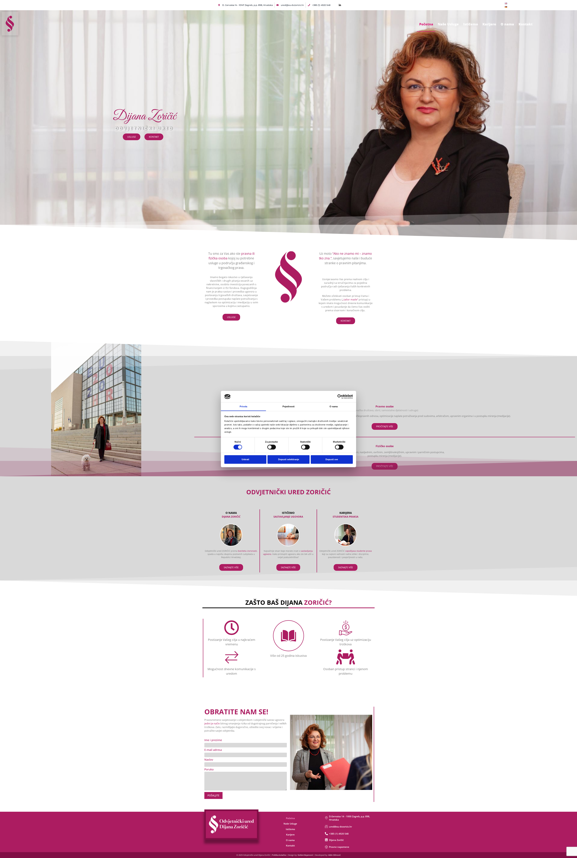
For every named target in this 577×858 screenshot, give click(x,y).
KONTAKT (154, 136)
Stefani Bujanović (305, 855)
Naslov (208, 759)
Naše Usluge (448, 24)
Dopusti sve (331, 459)
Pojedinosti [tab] (288, 406)
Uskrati (245, 459)
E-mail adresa (213, 750)
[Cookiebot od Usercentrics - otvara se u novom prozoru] (340, 396)
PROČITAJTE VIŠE (384, 426)
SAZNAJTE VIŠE (231, 567)
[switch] (271, 447)
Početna (426, 24)
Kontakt (526, 24)
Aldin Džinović (334, 855)
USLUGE (131, 136)
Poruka (209, 769)
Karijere (489, 24)
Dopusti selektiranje (288, 459)
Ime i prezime (213, 740)
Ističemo (470, 24)
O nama (507, 24)
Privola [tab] (243, 406)
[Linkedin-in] (339, 5)
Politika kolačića (279, 855)
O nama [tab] (334, 406)
